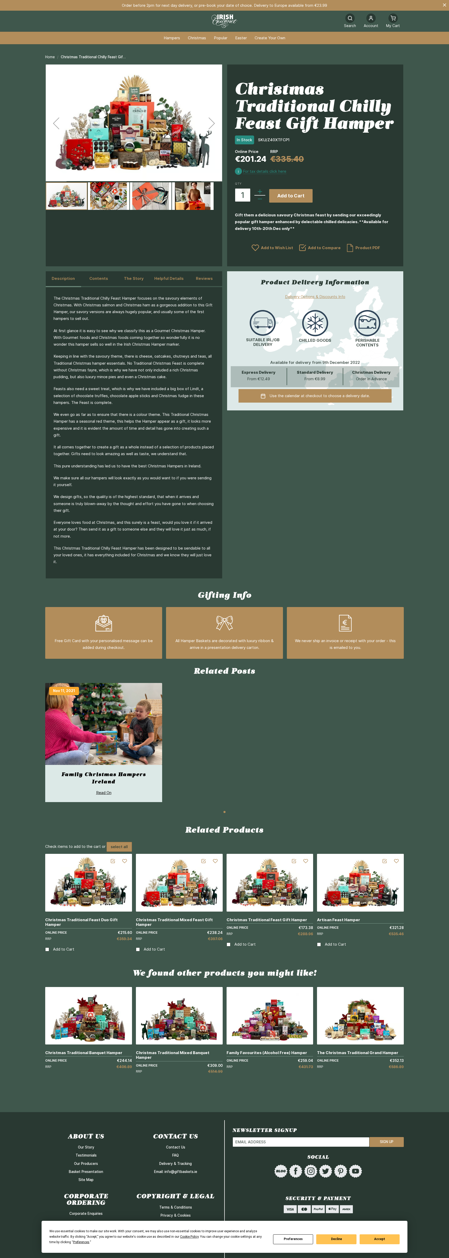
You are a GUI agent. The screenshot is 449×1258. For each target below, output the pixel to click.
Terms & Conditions (175, 1207)
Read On (103, 792)
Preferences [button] (81, 1242)
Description (63, 278)
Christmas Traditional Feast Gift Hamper (267, 919)
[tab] (63, 279)
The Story (134, 278)
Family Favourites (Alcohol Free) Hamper (267, 1052)
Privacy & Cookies (176, 1215)
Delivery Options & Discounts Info (315, 296)
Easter (241, 38)
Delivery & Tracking (175, 1164)
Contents (98, 278)
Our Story (86, 1147)
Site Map (86, 1180)
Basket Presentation (86, 1172)
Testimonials (86, 1155)
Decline (336, 1239)
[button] (371, 21)
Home (50, 57)
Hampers (172, 38)
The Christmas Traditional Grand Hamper (357, 1052)
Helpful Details (169, 278)
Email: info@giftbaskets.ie (175, 1172)
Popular (220, 38)
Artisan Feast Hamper (338, 919)
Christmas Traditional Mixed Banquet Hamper (172, 1055)
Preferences (293, 1239)
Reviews (204, 278)
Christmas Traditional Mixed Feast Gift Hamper (174, 922)
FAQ (175, 1155)
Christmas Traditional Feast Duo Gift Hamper (81, 922)
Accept (379, 1239)
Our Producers (86, 1164)
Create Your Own (270, 38)
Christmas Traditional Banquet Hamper (83, 1052)
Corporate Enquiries (86, 1213)
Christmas (197, 38)
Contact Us (175, 1147)
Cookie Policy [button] (189, 1236)
